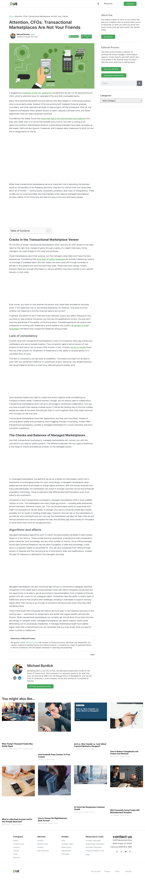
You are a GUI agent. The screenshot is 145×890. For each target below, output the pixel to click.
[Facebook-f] (117, 852)
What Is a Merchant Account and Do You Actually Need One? (17, 820)
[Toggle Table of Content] (47, 231)
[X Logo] (121, 852)
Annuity (40, 840)
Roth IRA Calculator (94, 847)
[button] (98, 3)
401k (63, 840)
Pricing (16, 851)
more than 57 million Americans (51, 259)
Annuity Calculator (93, 840)
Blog (11, 16)
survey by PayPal (78, 347)
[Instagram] (130, 852)
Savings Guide (67, 844)
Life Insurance (43, 851)
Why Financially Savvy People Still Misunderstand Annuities (124, 811)
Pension (40, 847)
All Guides (65, 854)
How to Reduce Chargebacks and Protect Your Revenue (124, 752)
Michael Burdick (40, 666)
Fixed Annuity (42, 844)
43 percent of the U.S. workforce (36, 93)
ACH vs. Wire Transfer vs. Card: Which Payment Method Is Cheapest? (90, 745)
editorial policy (32, 642)
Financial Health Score (95, 851)
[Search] (139, 83)
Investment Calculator (95, 844)
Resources (108, 3)
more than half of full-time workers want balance (63, 118)
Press (15, 854)
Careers (16, 847)
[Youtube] (126, 852)
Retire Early (66, 847)
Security (16, 857)
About (15, 840)
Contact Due (18, 844)
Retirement (66, 851)
